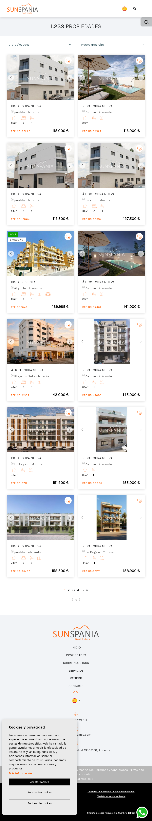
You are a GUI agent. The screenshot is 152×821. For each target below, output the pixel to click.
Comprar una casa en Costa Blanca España (111, 791)
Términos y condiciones (111, 770)
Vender (76, 678)
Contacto (76, 686)
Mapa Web (83, 774)
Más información (20, 773)
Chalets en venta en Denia (111, 796)
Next (70, 77)
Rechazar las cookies (40, 803)
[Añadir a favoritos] (68, 60)
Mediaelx (87, 778)
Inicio (76, 647)
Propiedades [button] (76, 655)
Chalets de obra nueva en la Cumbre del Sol (111, 813)
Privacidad (136, 770)
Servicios (76, 670)
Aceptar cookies (39, 782)
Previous (11, 77)
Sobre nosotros (76, 663)
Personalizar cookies (40, 792)
